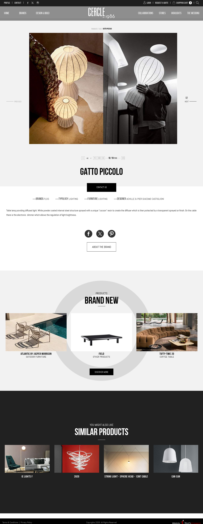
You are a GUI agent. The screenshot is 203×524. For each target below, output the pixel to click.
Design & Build (42, 13)
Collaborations (145, 13)
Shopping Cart (182, 3)
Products (94, 29)
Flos (100, 29)
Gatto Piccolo (107, 29)
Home (6, 13)
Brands (22, 13)
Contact (17, 3)
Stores (162, 13)
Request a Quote (161, 3)
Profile (7, 3)
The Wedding (193, 13)
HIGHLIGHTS (176, 13)
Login (149, 3)
